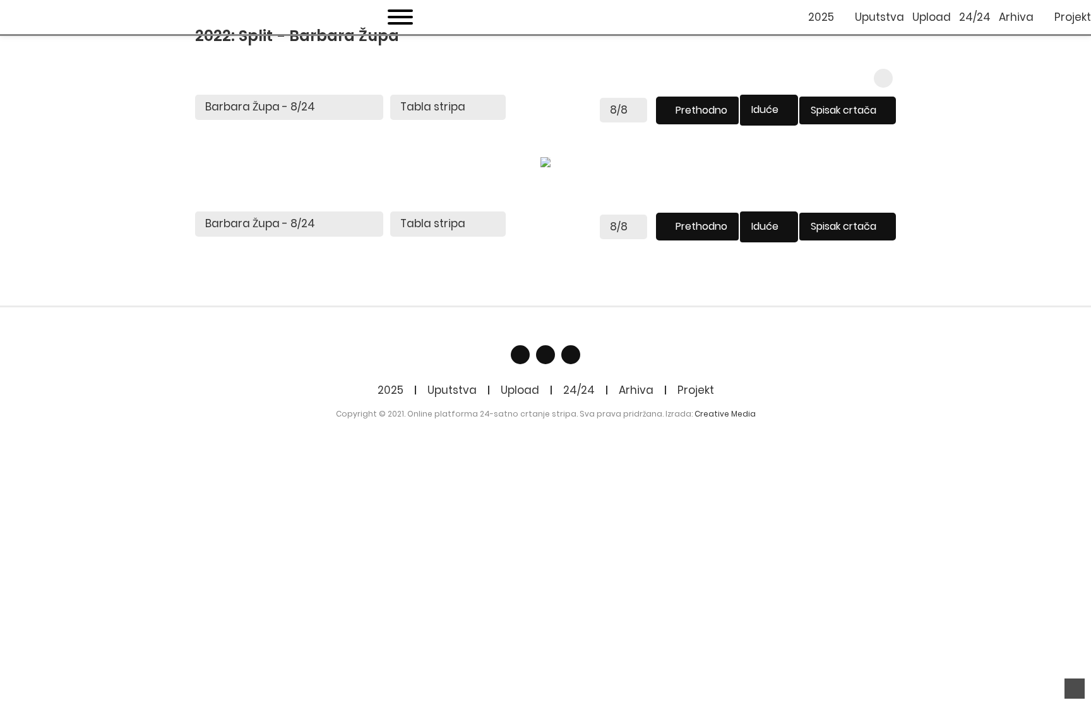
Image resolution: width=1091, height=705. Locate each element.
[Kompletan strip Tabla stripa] (448, 107)
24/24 (579, 390)
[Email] (545, 354)
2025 (390, 390)
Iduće (764, 109)
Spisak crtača (843, 110)
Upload (520, 390)
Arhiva (636, 390)
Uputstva (452, 390)
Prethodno (701, 110)
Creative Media (725, 413)
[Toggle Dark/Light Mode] (883, 78)
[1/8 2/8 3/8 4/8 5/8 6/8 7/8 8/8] (623, 110)
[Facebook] (520, 354)
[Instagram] (570, 354)
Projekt (695, 390)
